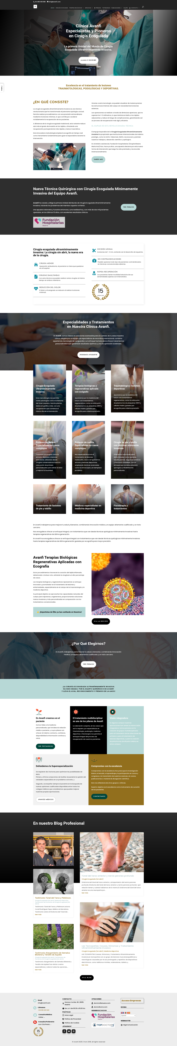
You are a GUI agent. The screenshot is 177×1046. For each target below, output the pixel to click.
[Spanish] (129, 1013)
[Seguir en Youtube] (69, 1031)
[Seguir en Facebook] (64, 1031)
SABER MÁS (98, 159)
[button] (2, 88)
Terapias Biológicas (75, 8)
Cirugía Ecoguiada (62, 8)
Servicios (88, 8)
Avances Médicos (45, 799)
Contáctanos (99, 796)
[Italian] (127, 1013)
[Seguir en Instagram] (74, 1031)
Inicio (52, 8)
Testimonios (106, 8)
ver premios (88, 664)
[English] (122, 1013)
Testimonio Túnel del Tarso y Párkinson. (53, 898)
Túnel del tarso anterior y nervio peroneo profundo (108, 875)
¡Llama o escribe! (88, 60)
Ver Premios (128, 207)
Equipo (126, 8)
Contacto (134, 8)
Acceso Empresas (131, 1000)
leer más (38, 914)
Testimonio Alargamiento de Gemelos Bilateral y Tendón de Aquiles (52, 954)
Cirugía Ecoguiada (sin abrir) (44, 900)
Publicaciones (115, 8)
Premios (98, 8)
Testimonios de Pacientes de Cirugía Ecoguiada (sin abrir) (52, 903)
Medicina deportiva (61, 900)
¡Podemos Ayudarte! (88, 355)
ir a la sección (101, 621)
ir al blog (86, 977)
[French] (124, 1013)
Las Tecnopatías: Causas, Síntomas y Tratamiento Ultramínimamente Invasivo (108, 947)
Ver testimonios (45, 746)
